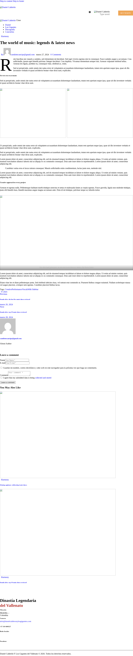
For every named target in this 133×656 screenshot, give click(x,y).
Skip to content (6, 1)
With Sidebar (33, 289)
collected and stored (43, 378)
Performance (17, 289)
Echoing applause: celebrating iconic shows (13, 485)
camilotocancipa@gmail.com (11, 338)
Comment (4, 375)
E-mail (2, 363)
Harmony (5, 36)
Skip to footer (18, 1)
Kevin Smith (89, 267)
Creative (8, 289)
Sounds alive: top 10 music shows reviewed (13, 582)
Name (2, 360)
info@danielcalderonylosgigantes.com (15, 621)
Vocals (25, 289)
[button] (4, 292)
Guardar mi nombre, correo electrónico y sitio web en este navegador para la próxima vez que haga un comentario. (50, 368)
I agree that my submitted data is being (27, 378)
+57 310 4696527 (5, 626)
